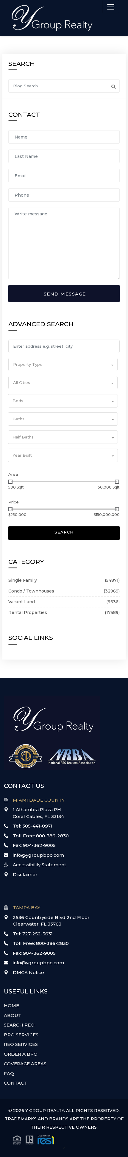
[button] (63, 364)
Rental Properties (27, 612)
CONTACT (15, 1083)
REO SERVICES (21, 1044)
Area (13, 474)
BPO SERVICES (21, 1035)
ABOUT (12, 1015)
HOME (11, 1005)
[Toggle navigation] (110, 6)
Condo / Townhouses (31, 591)
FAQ (9, 1073)
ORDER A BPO (21, 1054)
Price (13, 502)
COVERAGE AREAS (25, 1063)
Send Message (65, 294)
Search (64, 532)
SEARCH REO (19, 1025)
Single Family (22, 580)
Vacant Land (21, 601)
